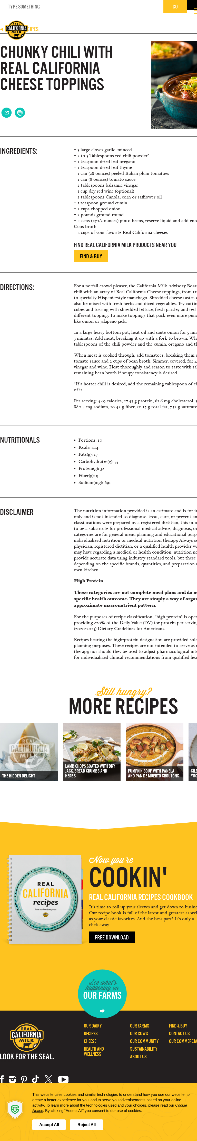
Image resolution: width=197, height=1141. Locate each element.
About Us (138, 1056)
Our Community (144, 1041)
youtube (63, 1079)
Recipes (91, 1033)
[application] (98, 1112)
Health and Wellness (94, 1051)
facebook (2, 1079)
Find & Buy (91, 256)
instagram (12, 1079)
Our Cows (139, 1033)
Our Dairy (93, 1026)
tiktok (36, 1079)
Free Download (112, 937)
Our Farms (139, 1026)
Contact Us (179, 1033)
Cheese (90, 1041)
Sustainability (143, 1049)
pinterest (24, 1079)
